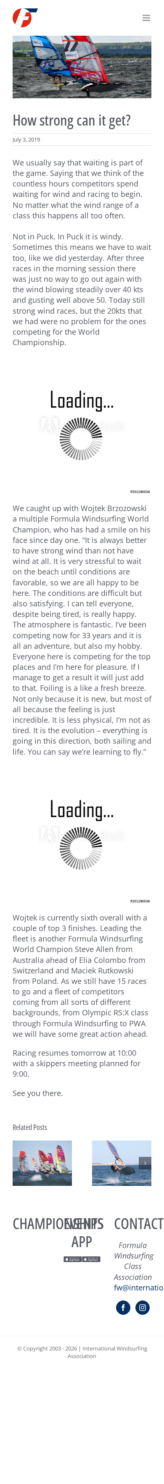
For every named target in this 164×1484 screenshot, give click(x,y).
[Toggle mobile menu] (147, 17)
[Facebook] (123, 1307)
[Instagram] (142, 1307)
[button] (19, 1163)
